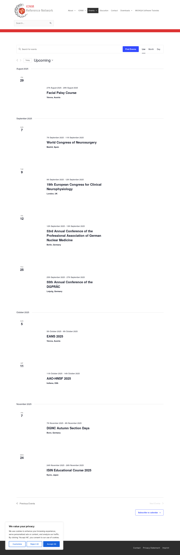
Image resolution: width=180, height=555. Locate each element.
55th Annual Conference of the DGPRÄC (70, 284)
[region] (34, 536)
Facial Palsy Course (61, 92)
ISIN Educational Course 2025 (69, 470)
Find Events (130, 49)
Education (104, 10)
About (70, 10)
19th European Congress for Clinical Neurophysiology (74, 186)
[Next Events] (20, 60)
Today (27, 60)
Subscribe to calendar (148, 512)
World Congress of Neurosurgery (72, 142)
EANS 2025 (55, 336)
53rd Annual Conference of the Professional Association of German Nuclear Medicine (74, 235)
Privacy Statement (151, 548)
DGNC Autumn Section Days (68, 428)
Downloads (125, 10)
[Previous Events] (17, 60)
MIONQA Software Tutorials (147, 10)
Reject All (34, 544)
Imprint (165, 548)
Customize (17, 544)
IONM (80, 10)
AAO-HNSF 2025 (59, 378)
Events (91, 10)
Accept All (51, 544)
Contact (114, 10)
